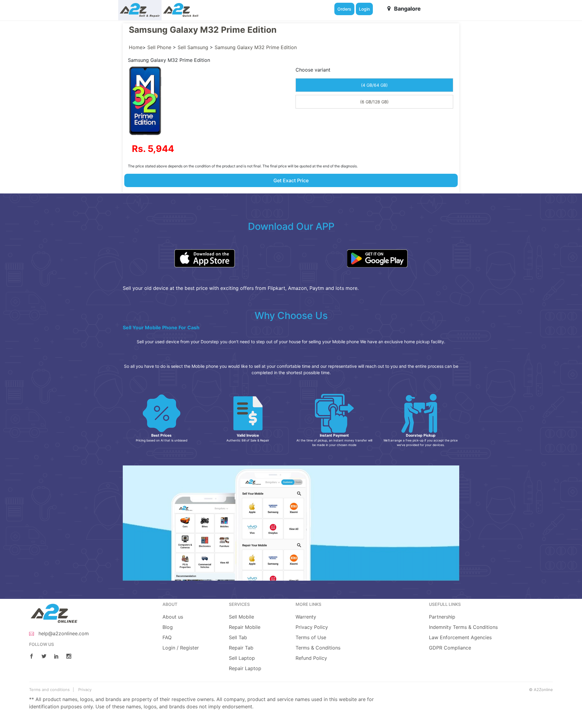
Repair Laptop (245, 668)
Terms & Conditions (318, 648)
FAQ (167, 637)
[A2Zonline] (140, 10)
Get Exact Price (291, 180)
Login (364, 9)
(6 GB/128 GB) (374, 101)
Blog (167, 627)
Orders (344, 9)
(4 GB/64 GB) (374, 85)
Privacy (85, 689)
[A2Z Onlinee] (54, 613)
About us (172, 617)
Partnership (442, 617)
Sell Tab (238, 637)
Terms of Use (311, 637)
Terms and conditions (49, 689)
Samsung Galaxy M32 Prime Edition (256, 47)
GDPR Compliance (450, 648)
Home (135, 47)
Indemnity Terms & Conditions (463, 627)
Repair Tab (241, 648)
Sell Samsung (193, 47)
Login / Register (180, 648)
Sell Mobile (241, 617)
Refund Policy (311, 658)
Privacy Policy (312, 627)
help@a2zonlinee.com (63, 633)
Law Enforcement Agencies (460, 637)
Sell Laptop (242, 658)
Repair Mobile (244, 627)
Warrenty (306, 617)
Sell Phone (159, 47)
